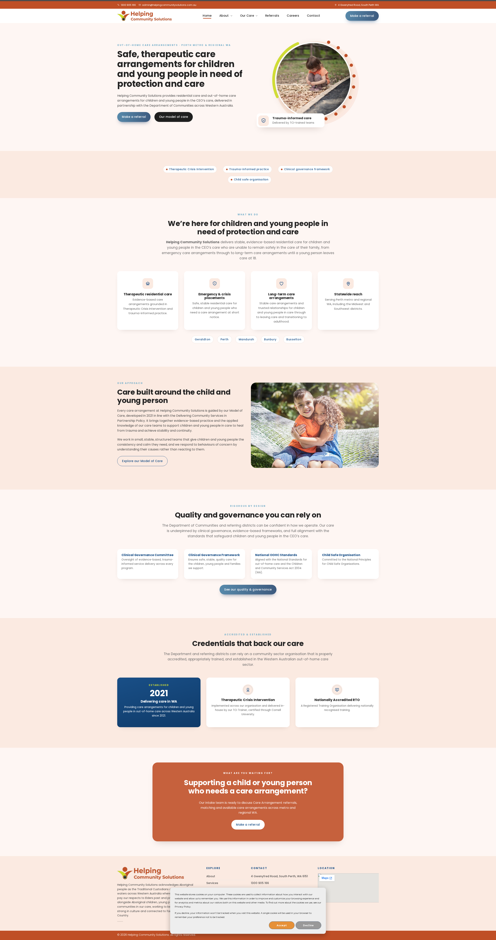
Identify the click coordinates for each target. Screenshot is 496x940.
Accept (282, 925)
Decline (308, 925)
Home (207, 16)
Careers (293, 16)
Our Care (247, 16)
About (224, 16)
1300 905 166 (128, 5)
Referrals (272, 16)
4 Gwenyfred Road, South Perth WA (358, 5)
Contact (313, 16)
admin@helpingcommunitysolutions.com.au (169, 5)
